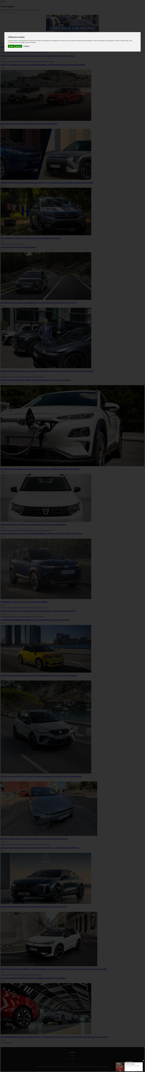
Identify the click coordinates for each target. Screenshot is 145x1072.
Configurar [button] (26, 46)
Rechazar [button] (18, 46)
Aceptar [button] (11, 46)
